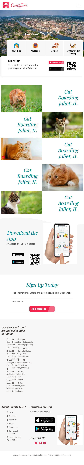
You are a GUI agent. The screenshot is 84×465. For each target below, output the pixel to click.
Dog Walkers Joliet (10, 353)
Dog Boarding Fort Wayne (21, 375)
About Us (12, 420)
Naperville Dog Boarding (16, 376)
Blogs (10, 423)
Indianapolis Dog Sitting (28, 343)
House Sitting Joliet (9, 374)
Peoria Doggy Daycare (21, 365)
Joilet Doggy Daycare (15, 365)
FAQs (10, 412)
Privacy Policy (47, 455)
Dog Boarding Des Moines (27, 352)
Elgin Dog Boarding (21, 342)
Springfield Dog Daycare (22, 353)
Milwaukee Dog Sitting (27, 365)
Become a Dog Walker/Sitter (14, 438)
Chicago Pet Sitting (15, 344)
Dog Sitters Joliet (9, 344)
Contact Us (13, 427)
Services (12, 416)
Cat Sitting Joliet (9, 362)
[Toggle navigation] (80, 5)
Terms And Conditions (12, 432)
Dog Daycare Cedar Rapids (21, 387)
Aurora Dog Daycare (15, 356)
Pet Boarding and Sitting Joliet (10, 385)
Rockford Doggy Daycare (16, 388)
